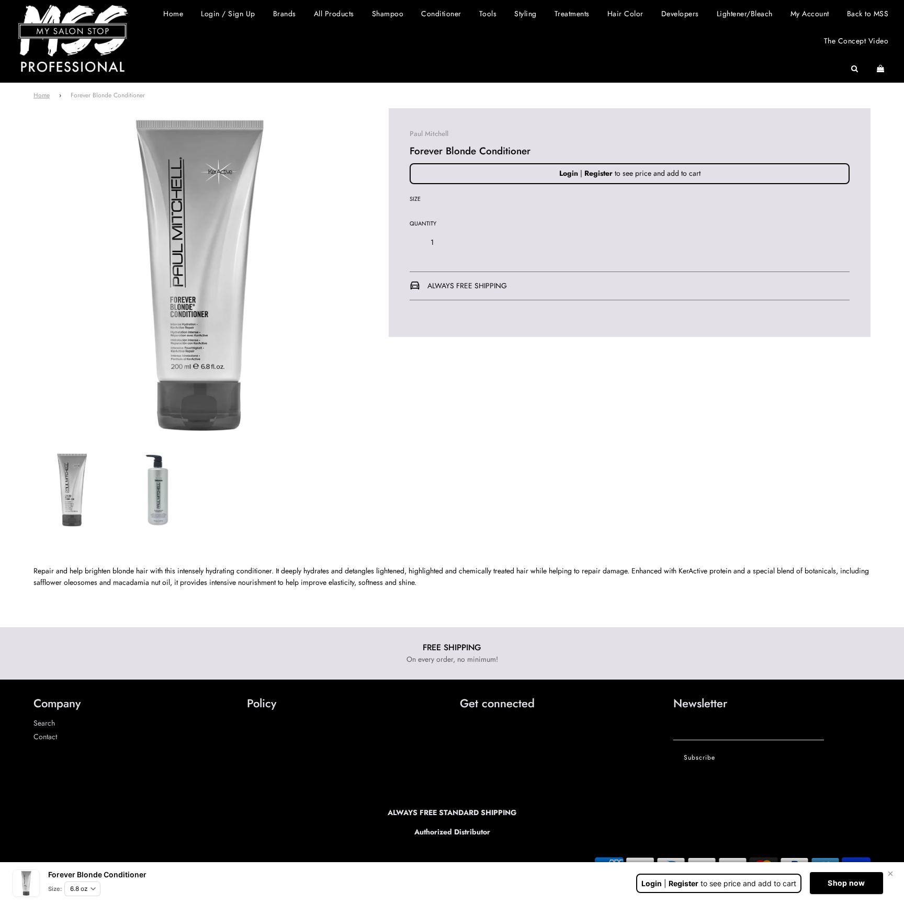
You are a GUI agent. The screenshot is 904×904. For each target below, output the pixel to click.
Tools (488, 13)
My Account (809, 13)
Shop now (846, 882)
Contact (45, 736)
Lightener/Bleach (745, 13)
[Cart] (881, 68)
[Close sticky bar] (890, 873)
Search (44, 723)
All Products (334, 13)
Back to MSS (868, 13)
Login (568, 173)
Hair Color (625, 13)
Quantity (423, 223)
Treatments (572, 13)
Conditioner (441, 13)
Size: (55, 888)
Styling (525, 13)
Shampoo (388, 13)
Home (173, 13)
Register (598, 173)
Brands (284, 13)
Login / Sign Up (228, 13)
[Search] (855, 68)
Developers (680, 13)
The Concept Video (856, 41)
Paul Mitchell (429, 134)
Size (415, 199)
